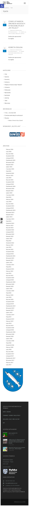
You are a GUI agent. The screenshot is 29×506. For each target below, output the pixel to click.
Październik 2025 (10, 160)
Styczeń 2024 (9, 203)
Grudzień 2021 (10, 251)
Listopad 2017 (10, 356)
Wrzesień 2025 (10, 162)
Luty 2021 (8, 273)
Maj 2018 (8, 343)
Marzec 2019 (9, 321)
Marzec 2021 (9, 271)
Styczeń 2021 (9, 275)
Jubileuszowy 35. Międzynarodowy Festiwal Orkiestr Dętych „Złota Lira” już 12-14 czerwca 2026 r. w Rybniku (17, 441)
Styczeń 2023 (9, 227)
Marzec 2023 (9, 225)
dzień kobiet (10, 53)
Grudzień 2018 (10, 327)
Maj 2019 (8, 317)
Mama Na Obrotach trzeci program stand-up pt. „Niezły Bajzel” (17, 448)
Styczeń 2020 (9, 299)
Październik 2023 (10, 210)
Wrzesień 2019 (10, 308)
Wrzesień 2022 (10, 234)
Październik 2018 (10, 332)
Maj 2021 (8, 266)
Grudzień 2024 (10, 182)
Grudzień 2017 (10, 353)
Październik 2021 (10, 256)
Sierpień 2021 (9, 260)
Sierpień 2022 (9, 236)
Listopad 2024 (10, 184)
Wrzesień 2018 (10, 334)
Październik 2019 (10, 306)
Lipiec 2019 (9, 312)
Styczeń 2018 (9, 351)
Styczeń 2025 (9, 179)
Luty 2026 (8, 151)
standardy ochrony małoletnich (11, 415)
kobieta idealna (17, 53)
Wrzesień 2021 (10, 258)
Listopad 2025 (10, 158)
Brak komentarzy (13, 32)
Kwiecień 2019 (10, 319)
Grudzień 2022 (10, 230)
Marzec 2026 (9, 149)
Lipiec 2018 (9, 338)
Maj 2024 (8, 197)
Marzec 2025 (9, 175)
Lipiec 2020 (9, 288)
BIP (4, 422)
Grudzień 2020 (10, 277)
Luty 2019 (8, 323)
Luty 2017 (8, 364)
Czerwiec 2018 (10, 340)
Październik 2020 (10, 282)
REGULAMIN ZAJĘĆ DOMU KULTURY (11, 419)
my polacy (13, 33)
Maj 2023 (8, 221)
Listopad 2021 (10, 253)
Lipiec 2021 (9, 262)
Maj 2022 (8, 240)
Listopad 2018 (10, 330)
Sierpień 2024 (9, 190)
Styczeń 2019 (9, 325)
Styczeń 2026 (9, 153)
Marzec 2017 (9, 362)
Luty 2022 (8, 247)
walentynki (10, 54)
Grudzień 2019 (10, 301)
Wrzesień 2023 (10, 212)
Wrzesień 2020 (10, 284)
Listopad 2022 (10, 232)
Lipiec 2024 (9, 193)
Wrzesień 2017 (10, 360)
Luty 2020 (8, 297)
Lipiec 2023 (9, 216)
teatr (21, 53)
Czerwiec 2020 (10, 290)
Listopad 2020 (10, 280)
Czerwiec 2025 (10, 169)
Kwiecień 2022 (10, 243)
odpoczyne (18, 33)
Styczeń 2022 (9, 249)
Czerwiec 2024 (10, 195)
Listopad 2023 (10, 208)
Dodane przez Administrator (16, 30)
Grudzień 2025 (10, 156)
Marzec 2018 (9, 347)
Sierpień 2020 (9, 286)
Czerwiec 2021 (10, 264)
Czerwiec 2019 (10, 314)
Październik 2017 (10, 358)
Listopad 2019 (10, 303)
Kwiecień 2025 (10, 173)
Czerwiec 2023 (10, 219)
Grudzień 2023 (10, 206)
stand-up (22, 33)
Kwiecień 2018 (10, 345)
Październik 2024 (10, 186)
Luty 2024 (8, 201)
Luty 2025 (8, 177)
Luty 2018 (8, 349)
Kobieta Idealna (15, 47)
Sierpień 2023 (9, 214)
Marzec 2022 (9, 245)
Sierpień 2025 (9, 164)
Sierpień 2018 (9, 336)
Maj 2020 (8, 293)
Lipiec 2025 (9, 166)
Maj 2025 (8, 171)
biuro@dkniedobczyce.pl (11, 483)
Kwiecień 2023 (10, 223)
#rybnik (22, 32)
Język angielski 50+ (13, 433)
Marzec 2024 (9, 199)
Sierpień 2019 (9, 310)
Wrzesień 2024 (10, 188)
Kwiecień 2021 (10, 269)
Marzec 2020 (9, 295)
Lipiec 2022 (9, 238)
